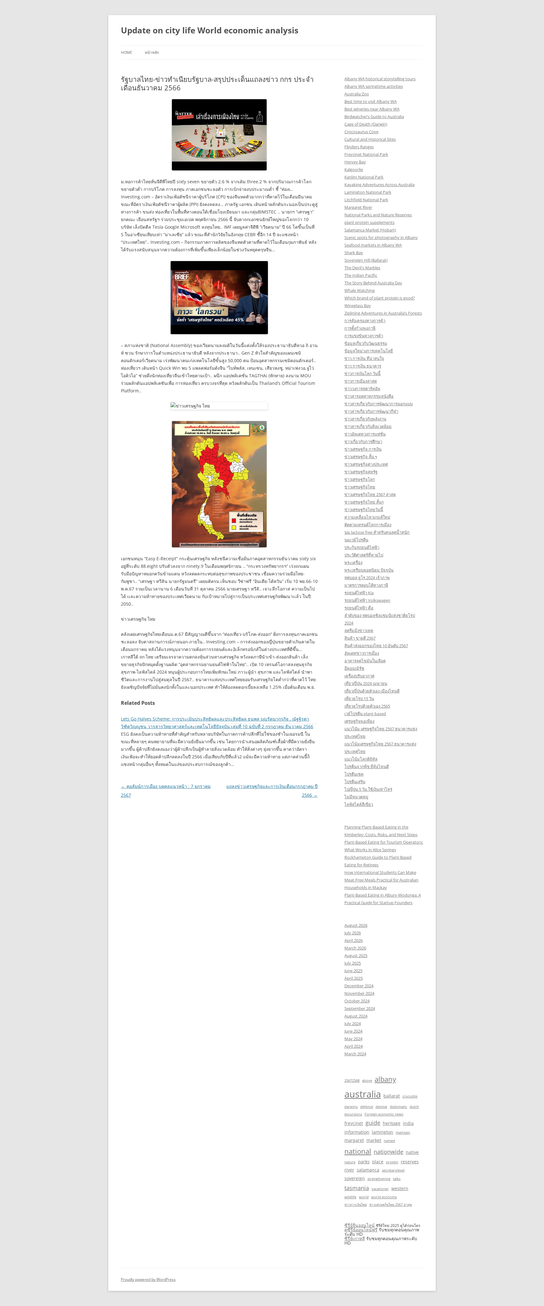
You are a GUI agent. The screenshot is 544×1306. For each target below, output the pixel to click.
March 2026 (355, 948)
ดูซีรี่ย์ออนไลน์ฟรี (360, 1230)
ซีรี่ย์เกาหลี (354, 1238)
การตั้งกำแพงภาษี (360, 328)
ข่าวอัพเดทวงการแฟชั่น (365, 434)
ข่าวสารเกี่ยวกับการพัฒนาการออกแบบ (378, 404)
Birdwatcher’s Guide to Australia (374, 116)
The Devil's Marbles (362, 268)
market (373, 1140)
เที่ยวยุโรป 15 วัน (359, 698)
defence (366, 1106)
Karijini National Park (363, 177)
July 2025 (352, 963)
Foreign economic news (384, 1114)
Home (126, 52)
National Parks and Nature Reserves (378, 215)
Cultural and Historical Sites (370, 139)
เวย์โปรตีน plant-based (365, 713)
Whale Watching (359, 290)
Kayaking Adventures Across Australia (379, 184)
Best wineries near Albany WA (372, 109)
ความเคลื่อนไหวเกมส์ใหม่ (367, 517)
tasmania (356, 1188)
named (389, 1140)
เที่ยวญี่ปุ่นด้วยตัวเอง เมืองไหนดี (372, 691)
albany (385, 1079)
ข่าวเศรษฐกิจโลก (359, 479)
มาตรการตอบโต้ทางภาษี (366, 585)
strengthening (378, 1179)
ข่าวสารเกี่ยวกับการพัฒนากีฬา (371, 411)
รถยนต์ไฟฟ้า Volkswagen (367, 600)
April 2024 (353, 1046)
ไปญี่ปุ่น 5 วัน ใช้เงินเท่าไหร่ (368, 789)
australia (362, 1094)
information (356, 1132)
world (364, 1197)
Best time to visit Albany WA (370, 101)
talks (396, 1179)
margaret (354, 1140)
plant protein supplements (369, 222)
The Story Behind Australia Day (373, 283)
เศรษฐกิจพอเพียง (359, 721)
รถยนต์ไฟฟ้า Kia (359, 593)
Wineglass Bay (357, 305)
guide (373, 1122)
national (357, 1151)
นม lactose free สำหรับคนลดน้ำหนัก (377, 532)
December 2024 (358, 986)
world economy (384, 1197)
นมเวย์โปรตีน (356, 540)
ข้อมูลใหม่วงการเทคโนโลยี (368, 351)
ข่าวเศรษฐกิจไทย (359, 487)
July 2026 (352, 933)
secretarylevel (393, 1170)
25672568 (352, 1080)
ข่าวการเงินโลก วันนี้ (362, 373)
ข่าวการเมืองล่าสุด (360, 381)
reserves (410, 1162)
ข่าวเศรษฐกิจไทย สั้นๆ (364, 502)
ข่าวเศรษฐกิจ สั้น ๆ (360, 456)
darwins (351, 1106)
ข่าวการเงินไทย (355, 1204)
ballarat (391, 1096)
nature (349, 1162)
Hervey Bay (355, 162)
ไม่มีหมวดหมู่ (356, 797)
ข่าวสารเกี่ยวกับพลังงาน (365, 419)
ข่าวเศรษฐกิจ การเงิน (363, 449)
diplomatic (398, 1106)
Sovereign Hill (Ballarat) (366, 260)
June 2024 (353, 1031)
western (399, 1188)
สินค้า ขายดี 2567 (360, 638)
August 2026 (355, 925)
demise (381, 1106)
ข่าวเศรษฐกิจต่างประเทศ (366, 464)
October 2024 (357, 1001)
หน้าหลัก (152, 52)
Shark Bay (353, 252)
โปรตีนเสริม (355, 781)
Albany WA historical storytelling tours (380, 79)
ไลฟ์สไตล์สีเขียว (358, 804)
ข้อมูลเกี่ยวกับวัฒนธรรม (365, 343)
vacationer (380, 1189)
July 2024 (352, 1023)
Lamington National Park (367, 192)
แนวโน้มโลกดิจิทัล (360, 759)
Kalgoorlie (353, 169)
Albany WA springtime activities (373, 86)
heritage (391, 1123)
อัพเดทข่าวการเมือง (361, 653)
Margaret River (358, 207)
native (412, 1152)
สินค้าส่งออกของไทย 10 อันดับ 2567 (376, 645)
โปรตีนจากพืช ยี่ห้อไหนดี (366, 766)
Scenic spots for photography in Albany (381, 237)
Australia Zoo (356, 94)
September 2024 (359, 1008)
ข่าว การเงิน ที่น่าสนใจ (364, 358)
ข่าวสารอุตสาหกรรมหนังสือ (369, 396)
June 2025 (353, 970)
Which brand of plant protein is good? (379, 298)
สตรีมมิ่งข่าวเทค (358, 630)
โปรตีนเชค (354, 774)
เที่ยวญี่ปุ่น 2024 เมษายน (365, 683)
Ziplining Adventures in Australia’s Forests (383, 313)
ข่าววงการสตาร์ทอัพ (362, 388)
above (367, 1080)
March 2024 (355, 1054)
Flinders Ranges (359, 147)
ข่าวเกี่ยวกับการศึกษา (363, 441)
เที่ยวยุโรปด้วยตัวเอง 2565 (367, 706)
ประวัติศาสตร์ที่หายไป (363, 555)
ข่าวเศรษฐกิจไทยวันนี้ (363, 509)
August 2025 (355, 955)
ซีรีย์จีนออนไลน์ (359, 1225)
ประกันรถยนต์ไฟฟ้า (361, 547)
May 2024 (353, 1038)
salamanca (368, 1170)
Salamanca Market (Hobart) (370, 230)
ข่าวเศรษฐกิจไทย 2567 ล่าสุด (370, 494)
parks (364, 1162)
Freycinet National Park (366, 154)
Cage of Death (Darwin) (365, 124)
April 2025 (353, 978)
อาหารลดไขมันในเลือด (365, 661)
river (349, 1170)
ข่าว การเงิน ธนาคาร (362, 366)
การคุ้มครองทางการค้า (364, 320)
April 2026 (353, 940)
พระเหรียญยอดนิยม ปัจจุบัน (369, 570)
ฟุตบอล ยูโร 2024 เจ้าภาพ (367, 577)
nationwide (388, 1151)
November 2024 (359, 993)
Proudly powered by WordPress (148, 1279)
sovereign (354, 1178)
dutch (414, 1106)
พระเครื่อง (353, 562)
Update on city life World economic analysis (209, 30)
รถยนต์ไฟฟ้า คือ (358, 608)
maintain (403, 1132)
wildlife (350, 1197)
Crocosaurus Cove (361, 131)
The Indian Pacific (360, 275)
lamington (382, 1132)
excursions (353, 1114)
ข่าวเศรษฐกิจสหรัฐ (360, 472)
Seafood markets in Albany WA (373, 245)
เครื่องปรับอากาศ (359, 676)
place (377, 1162)
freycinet (353, 1123)
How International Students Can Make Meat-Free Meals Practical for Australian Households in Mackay (381, 880)
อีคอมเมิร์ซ (354, 668)
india (408, 1123)
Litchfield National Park (366, 199)
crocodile (409, 1096)
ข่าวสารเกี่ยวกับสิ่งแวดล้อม (368, 426)
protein (392, 1162)
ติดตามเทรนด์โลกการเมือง (367, 525)
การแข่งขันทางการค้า (363, 336)
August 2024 (355, 1016)
